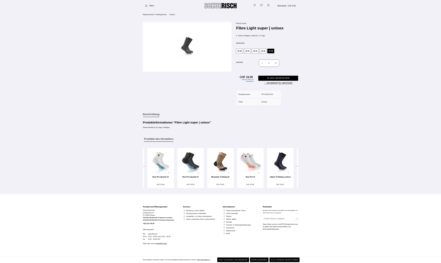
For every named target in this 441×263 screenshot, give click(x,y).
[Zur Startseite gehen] (220, 5)
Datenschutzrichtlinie (280, 227)
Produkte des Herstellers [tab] (158, 138)
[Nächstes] (296, 167)
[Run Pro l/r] (250, 162)
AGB (228, 233)
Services (186, 207)
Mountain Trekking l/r (220, 177)
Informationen (229, 207)
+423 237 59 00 (148, 223)
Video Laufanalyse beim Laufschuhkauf (200, 219)
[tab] (151, 114)
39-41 (247, 51)
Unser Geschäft (232, 213)
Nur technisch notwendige (233, 260)
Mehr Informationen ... (204, 260)
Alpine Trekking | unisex (280, 177)
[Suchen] (254, 5)
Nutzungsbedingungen (271, 229)
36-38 (239, 51)
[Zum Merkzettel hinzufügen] (169, 172)
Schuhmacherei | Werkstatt (196, 213)
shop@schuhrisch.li (158, 220)
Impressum (230, 228)
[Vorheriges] (144, 167)
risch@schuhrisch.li (157, 217)
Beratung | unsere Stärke (195, 210)
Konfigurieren (259, 260)
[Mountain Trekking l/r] (220, 162)
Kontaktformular (161, 243)
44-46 (263, 51)
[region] (187, 47)
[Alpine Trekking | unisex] (280, 162)
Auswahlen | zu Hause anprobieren (199, 216)
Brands (228, 216)
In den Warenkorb (278, 78)
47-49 (271, 51)
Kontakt (229, 222)
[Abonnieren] (296, 219)
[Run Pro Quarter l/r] (161, 162)
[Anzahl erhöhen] (276, 63)
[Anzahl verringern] (262, 63)
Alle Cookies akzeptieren (284, 260)
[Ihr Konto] (268, 5)
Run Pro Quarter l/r (161, 177)
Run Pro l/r (250, 177)
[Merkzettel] (261, 5)
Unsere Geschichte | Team (236, 210)
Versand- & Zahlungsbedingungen (238, 225)
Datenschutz (230, 231)
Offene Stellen (231, 219)
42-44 (255, 51)
